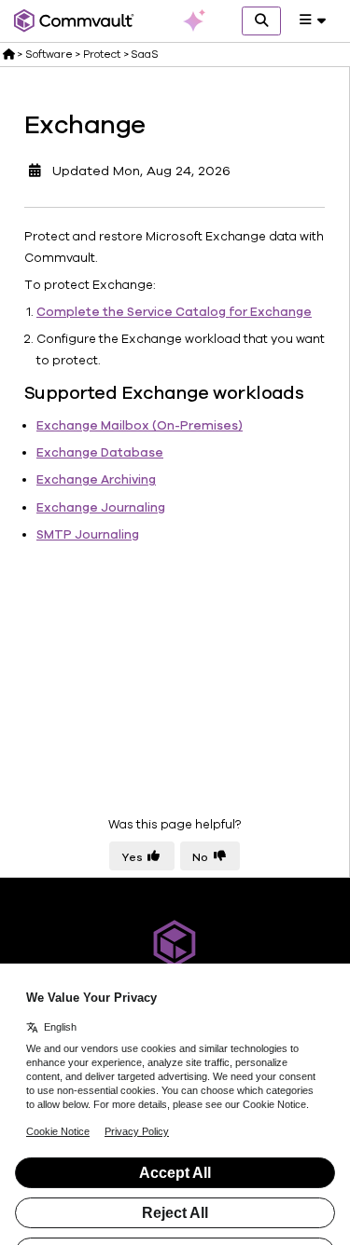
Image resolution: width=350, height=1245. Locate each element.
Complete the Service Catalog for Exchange (174, 312)
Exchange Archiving (96, 480)
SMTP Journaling (87, 535)
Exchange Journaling (100, 507)
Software (49, 54)
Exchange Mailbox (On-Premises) (139, 425)
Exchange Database (99, 453)
